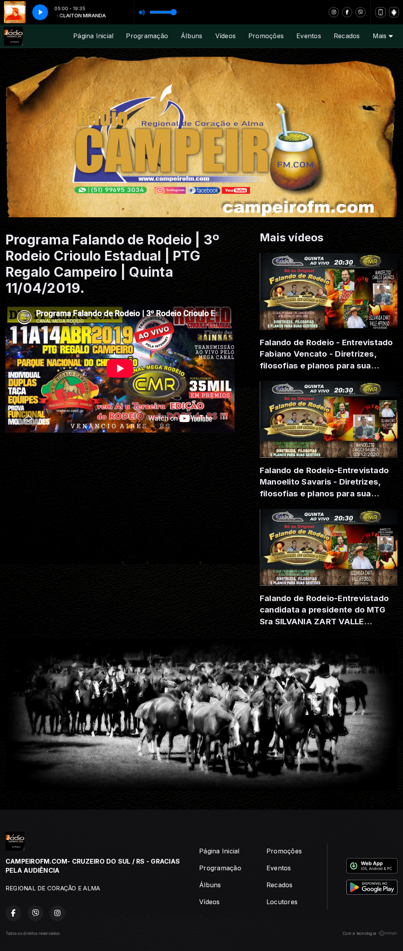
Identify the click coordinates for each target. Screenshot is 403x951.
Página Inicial (93, 36)
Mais (381, 36)
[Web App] (380, 12)
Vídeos (225, 36)
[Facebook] (347, 12)
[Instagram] (334, 12)
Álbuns (191, 36)
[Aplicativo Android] (394, 12)
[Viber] (360, 12)
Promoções (266, 36)
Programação (147, 36)
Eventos (308, 36)
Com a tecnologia (359, 933)
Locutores (282, 902)
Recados (347, 36)
